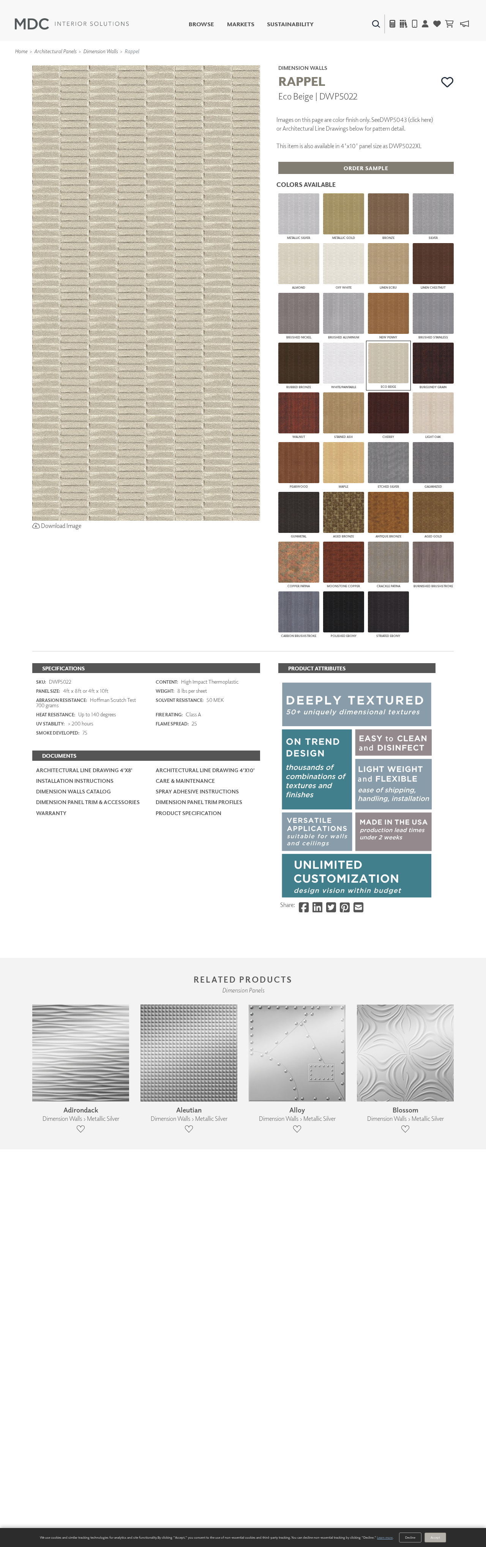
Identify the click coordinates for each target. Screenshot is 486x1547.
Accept (435, 1537)
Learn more (385, 1537)
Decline (410, 1537)
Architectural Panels (55, 51)
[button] (447, 82)
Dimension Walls (100, 51)
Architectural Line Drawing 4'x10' (205, 770)
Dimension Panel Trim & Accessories (88, 802)
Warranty (51, 813)
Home (21, 51)
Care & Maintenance (185, 780)
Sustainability (290, 24)
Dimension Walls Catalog (73, 791)
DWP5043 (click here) (406, 119)
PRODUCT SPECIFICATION (188, 813)
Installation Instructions (75, 780)
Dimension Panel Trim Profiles (199, 802)
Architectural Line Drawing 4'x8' (84, 770)
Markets (240, 24)
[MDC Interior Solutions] (72, 24)
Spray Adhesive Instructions (197, 791)
